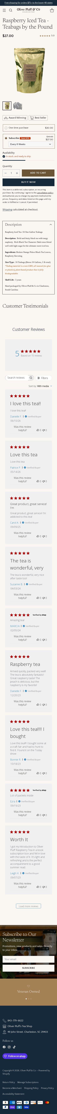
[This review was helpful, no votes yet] (38, 430)
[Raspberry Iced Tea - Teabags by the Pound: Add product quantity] (17, 173)
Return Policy (9, 1082)
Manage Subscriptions (27, 1082)
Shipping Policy (31, 1088)
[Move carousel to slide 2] (28, 998)
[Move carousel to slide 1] (26, 998)
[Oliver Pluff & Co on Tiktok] (14, 1047)
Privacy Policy (47, 1088)
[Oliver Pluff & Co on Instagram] (9, 1047)
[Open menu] (4, 10)
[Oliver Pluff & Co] (28, 10)
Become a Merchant (12, 1088)
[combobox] (40, 386)
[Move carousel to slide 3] (31, 998)
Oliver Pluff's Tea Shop (20, 1026)
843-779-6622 (15, 1020)
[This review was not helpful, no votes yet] (43, 430)
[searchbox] (16, 377)
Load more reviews (28, 906)
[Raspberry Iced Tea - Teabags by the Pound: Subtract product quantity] (5, 173)
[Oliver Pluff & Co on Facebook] (4, 1047)
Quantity (7, 166)
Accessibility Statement (13, 1094)
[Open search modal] (10, 10)
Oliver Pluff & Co (28, 1070)
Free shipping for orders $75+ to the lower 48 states (29, 3)
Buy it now (28, 182)
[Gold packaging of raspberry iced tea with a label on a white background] (28, 70)
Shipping (7, 209)
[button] (52, 10)
